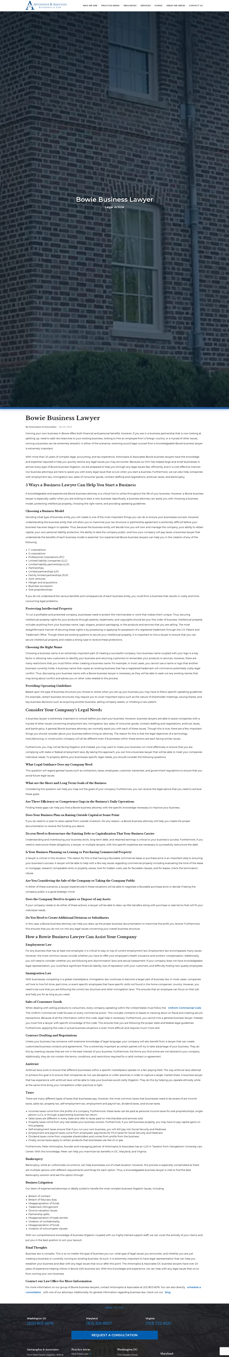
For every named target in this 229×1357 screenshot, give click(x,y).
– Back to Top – (114, 1307)
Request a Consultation (115, 1335)
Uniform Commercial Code (184, 1007)
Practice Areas (110, 5)
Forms (158, 5)
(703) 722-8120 (158, 1323)
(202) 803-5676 (40, 1323)
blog (168, 1292)
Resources (130, 5)
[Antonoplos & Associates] (46, 5)
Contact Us (196, 5)
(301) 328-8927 (99, 1323)
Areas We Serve (175, 5)
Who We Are (90, 5)
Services (145, 5)
